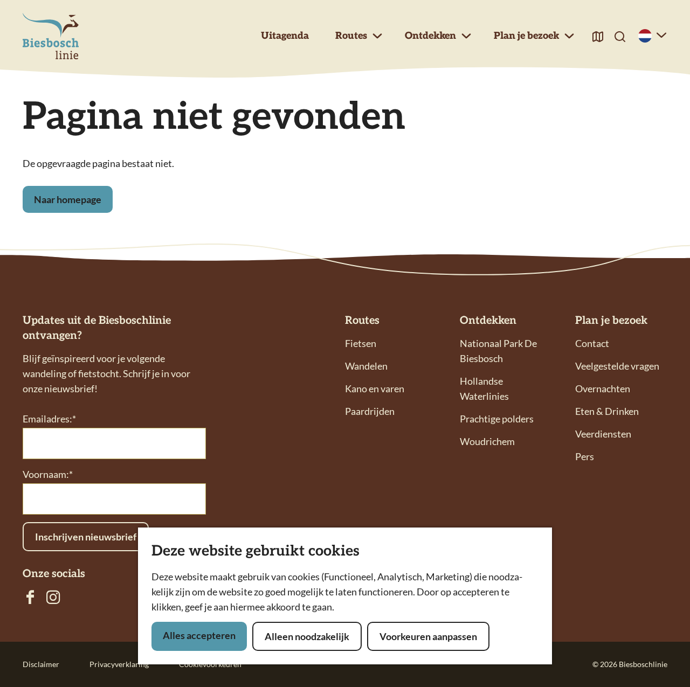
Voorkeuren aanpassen (428, 636)
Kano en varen (374, 388)
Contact (592, 343)
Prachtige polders (497, 419)
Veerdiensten (603, 434)
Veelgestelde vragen (617, 366)
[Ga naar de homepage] (51, 36)
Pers (584, 456)
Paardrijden (370, 411)
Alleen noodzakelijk (307, 636)
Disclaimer (41, 664)
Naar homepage (67, 199)
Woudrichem (487, 441)
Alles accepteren (199, 635)
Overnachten (602, 388)
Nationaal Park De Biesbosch (498, 350)
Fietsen (360, 343)
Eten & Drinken (607, 411)
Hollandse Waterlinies (484, 388)
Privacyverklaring (119, 664)
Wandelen (366, 366)
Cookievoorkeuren (210, 664)
